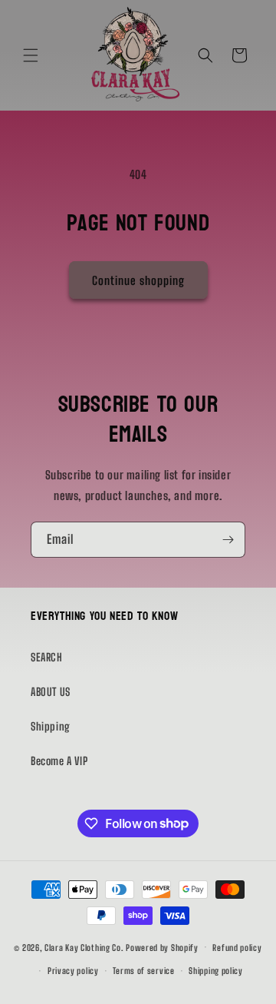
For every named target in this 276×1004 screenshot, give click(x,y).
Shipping (51, 726)
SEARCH (47, 657)
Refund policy (236, 948)
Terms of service (143, 971)
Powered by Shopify (162, 947)
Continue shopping (138, 280)
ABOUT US (51, 691)
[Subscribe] (228, 540)
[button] (31, 55)
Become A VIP (59, 760)
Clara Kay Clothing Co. (83, 947)
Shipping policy (216, 971)
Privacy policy (73, 971)
